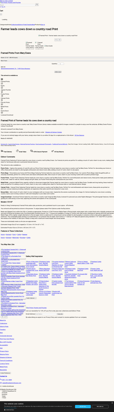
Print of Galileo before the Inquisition (12, 311)
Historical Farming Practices (27, 144)
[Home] (10, 2)
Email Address (30, 314)
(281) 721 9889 (7, 380)
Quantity (54, 64)
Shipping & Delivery (6, 357)
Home (3, 234)
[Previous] (56, 40)
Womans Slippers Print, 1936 (10, 288)
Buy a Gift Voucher (6, 342)
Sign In (43, 24)
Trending (29, 24)
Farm (14, 234)
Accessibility (4, 345)
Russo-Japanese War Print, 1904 (11, 315)
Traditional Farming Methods (59, 144)
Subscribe (60, 314)
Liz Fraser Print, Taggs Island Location (13, 266)
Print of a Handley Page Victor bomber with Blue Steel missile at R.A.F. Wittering (13, 277)
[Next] (59, 40)
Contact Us (3, 376)
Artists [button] (9, 24)
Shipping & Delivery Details (53, 132)
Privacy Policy (4, 351)
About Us (3, 320)
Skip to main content (6, 1)
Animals (8, 234)
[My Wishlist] (1, 7)
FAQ (1, 348)
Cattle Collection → (31, 298)
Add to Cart (58, 71)
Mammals (16, 237)
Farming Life (4, 144)
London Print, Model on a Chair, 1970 (12, 269)
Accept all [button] (83, 406)
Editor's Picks (22, 24)
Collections (14, 24)
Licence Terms (4, 363)
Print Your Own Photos (7, 339)
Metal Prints (4, 367)
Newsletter (3, 370)
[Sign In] (5, 7)
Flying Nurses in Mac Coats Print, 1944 (13, 284)
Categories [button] (3, 24)
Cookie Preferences (5, 373)
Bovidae (22, 237)
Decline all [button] (100, 406)
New (33, 24)
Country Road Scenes (14, 144)
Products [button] (38, 24)
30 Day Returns (79, 135)
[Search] (37, 4)
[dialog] (57, 406)
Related (24, 234)
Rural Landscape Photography (43, 144)
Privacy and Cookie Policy (10, 408)
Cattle (19, 234)
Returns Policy (4, 354)
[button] (38, 410)
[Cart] (3, 7)
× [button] (112, 403)
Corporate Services (6, 336)
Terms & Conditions (6, 360)
